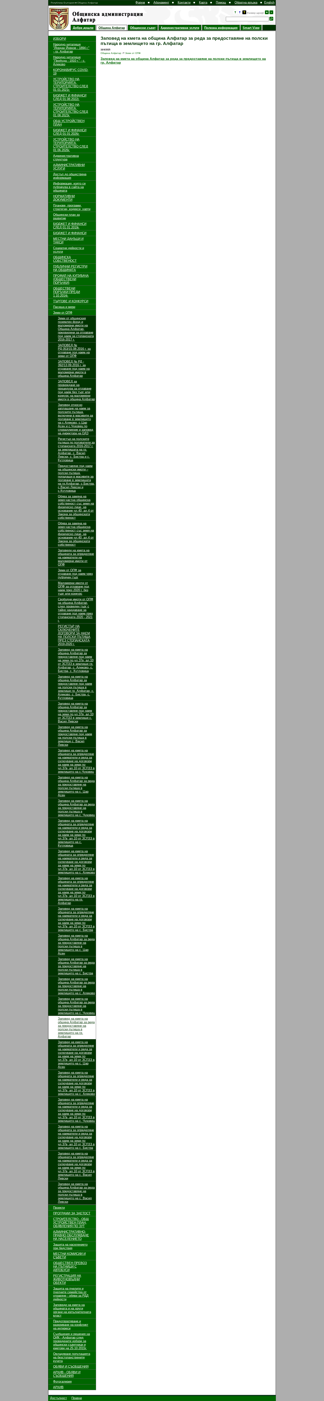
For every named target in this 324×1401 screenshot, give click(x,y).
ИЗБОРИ (59, 38)
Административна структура (66, 157)
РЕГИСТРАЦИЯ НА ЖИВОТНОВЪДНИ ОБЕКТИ (67, 1279)
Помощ (221, 2)
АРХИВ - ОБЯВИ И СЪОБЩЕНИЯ (66, 1374)
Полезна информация (221, 28)
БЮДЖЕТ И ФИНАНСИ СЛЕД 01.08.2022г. (69, 97)
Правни (76, 1398)
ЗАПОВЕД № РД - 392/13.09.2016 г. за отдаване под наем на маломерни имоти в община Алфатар (74, 369)
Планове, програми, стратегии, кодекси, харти (71, 207)
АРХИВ (58, 1387)
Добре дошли (83, 28)
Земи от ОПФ (62, 312)
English (269, 2)
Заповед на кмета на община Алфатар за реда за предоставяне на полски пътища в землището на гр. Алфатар (76, 1027)
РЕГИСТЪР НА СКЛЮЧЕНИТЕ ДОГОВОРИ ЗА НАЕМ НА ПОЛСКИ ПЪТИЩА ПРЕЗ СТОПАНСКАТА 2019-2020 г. (74, 635)
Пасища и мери (64, 307)
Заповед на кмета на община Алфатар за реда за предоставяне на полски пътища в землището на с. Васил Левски (76, 1192)
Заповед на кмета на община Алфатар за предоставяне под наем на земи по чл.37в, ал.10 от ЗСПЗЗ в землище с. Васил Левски (75, 712)
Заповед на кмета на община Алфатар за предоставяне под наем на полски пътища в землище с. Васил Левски (75, 736)
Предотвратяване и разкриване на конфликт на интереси (70, 1324)
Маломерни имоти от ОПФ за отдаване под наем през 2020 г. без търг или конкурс (73, 588)
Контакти (184, 2)
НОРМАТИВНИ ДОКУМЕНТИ (64, 198)
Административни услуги (180, 28)
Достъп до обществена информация (69, 176)
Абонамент (161, 2)
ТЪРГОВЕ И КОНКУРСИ (70, 301)
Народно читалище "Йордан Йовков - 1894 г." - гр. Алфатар (71, 48)
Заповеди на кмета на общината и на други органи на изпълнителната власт (72, 1310)
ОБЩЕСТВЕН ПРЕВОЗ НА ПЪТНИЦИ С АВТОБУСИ (70, 1266)
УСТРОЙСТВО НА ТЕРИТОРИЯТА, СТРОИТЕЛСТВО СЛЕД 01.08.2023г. (70, 110)
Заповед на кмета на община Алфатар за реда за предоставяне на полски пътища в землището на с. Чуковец (76, 808)
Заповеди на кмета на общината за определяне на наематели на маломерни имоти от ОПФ (76, 557)
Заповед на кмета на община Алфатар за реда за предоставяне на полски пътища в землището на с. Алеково (76, 986)
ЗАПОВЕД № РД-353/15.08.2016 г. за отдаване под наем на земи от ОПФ (74, 350)
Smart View (251, 28)
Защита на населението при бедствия (70, 1246)
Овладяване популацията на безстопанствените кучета (71, 1357)
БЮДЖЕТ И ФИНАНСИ (69, 233)
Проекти (59, 1207)
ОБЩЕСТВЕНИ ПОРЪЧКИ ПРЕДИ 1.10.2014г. (66, 292)
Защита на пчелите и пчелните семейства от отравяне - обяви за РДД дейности (70, 1294)
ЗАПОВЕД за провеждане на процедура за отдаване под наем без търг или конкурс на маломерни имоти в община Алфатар (76, 390)
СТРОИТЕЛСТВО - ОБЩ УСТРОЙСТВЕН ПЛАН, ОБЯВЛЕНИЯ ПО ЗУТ (71, 1222)
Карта (203, 2)
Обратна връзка (246, 2)
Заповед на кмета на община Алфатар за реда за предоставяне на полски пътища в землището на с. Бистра (76, 966)
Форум (140, 2)
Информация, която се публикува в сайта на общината (69, 187)
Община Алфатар (111, 28)
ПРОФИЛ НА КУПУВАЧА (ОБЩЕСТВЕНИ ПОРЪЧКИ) (71, 279)
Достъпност (58, 1398)
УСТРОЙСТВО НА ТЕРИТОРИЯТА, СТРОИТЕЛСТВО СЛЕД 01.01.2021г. (70, 84)
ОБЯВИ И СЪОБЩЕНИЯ (70, 1366)
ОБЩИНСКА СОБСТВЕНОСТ (65, 259)
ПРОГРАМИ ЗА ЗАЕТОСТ (71, 1213)
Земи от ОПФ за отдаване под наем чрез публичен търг (75, 573)
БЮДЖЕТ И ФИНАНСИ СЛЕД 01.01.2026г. (69, 132)
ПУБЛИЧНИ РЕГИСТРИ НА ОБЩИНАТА (70, 268)
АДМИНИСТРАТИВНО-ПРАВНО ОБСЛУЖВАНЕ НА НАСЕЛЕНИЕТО (71, 1235)
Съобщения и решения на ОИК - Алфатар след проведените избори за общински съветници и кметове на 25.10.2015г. (71, 1341)
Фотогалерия (62, 1381)
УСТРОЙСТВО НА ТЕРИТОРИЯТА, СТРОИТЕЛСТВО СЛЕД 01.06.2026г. (70, 145)
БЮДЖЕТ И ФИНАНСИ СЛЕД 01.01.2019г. (69, 225)
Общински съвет (143, 28)
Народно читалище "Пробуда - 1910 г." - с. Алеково (69, 60)
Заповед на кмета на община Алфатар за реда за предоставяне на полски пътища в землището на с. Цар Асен (76, 786)
